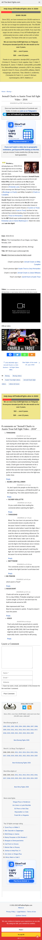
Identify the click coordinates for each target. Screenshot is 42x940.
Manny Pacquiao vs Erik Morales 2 (16, 837)
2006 (28, 726)
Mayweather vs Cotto (21, 812)
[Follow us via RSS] (30, 709)
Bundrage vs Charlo (10, 192)
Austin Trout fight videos (12, 380)
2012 (16, 729)
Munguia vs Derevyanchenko (14, 840)
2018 (4, 733)
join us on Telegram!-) (28, 111)
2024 (28, 733)
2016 (32, 729)
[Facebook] (10, 354)
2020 (12, 733)
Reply (8, 479)
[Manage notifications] (37, 936)
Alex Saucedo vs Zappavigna (14, 830)
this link (22, 292)
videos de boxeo (14, 384)
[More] (31, 354)
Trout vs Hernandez (15, 216)
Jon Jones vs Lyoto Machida (21, 805)
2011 (12, 729)
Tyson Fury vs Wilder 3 (12, 827)
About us (21, 907)
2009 (4, 729)
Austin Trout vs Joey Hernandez (29, 268)
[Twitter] (17, 354)
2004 (20, 726)
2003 (16, 726)
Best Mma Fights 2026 (21, 787)
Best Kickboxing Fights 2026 (21, 763)
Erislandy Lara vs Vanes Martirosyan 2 (15, 221)
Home (3, 91)
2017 (35, 729)
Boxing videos (17, 376)
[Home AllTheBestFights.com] (10, 709)
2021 (16, 733)
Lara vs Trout (20, 210)
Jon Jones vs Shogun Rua (13, 854)
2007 (32, 726)
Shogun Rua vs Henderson (21, 802)
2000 (4, 726)
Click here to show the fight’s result (16, 255)
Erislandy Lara (14, 187)
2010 (8, 729)
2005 (24, 726)
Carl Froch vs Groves (12, 844)
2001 (8, 726)
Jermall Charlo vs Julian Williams (28, 273)
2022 (20, 733)
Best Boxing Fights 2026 (21, 740)
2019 (8, 733)
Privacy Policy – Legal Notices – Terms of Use (21, 911)
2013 (20, 729)
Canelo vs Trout (33, 208)
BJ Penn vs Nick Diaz (21, 808)
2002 (12, 726)
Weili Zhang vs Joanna (12, 834)
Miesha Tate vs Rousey (12, 847)
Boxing (9, 91)
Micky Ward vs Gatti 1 (12, 857)
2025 (32, 733)
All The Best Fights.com (11, 2)
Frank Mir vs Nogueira (21, 815)
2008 (36, 726)
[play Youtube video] (21, 340)
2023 (24, 733)
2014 (24, 729)
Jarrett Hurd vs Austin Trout (31, 277)
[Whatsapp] (24, 354)
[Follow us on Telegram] (24, 709)
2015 (28, 729)
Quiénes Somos (21, 915)
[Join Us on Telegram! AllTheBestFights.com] (21, 115)
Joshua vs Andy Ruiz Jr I (13, 850)
